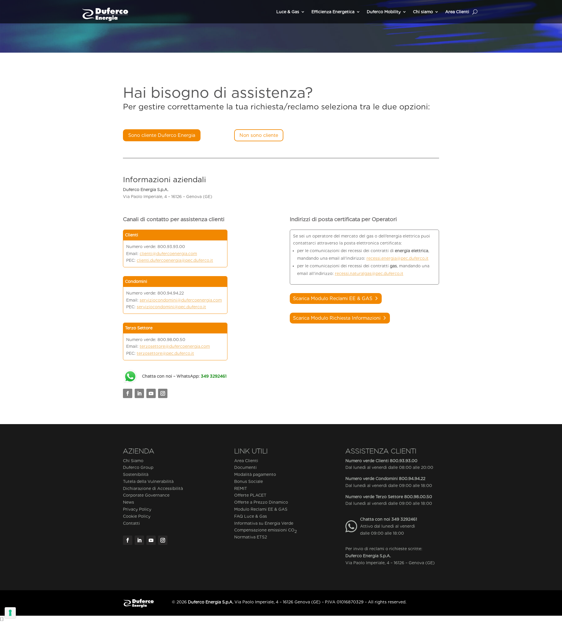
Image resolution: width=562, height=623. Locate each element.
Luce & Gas (287, 11)
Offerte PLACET (250, 495)
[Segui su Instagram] (162, 393)
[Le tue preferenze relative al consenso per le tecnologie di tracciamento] (10, 612)
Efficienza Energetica (332, 11)
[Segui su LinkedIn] (139, 393)
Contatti (131, 523)
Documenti (245, 467)
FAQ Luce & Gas (250, 516)
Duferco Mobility (384, 11)
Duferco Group (138, 467)
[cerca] (474, 12)
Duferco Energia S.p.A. (368, 555)
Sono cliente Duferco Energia (161, 135)
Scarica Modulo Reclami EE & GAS (332, 298)
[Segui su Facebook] (127, 393)
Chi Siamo (133, 460)
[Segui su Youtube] (151, 393)
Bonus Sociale (248, 481)
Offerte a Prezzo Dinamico (261, 502)
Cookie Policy (136, 516)
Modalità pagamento (255, 474)
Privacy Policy (137, 509)
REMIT (240, 488)
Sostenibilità (135, 474)
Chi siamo (423, 11)
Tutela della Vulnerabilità (148, 481)
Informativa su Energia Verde (263, 523)
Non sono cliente (258, 135)
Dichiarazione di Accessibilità (153, 488)
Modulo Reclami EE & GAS (260, 509)
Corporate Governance (146, 495)
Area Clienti (457, 11)
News (128, 502)
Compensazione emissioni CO (265, 530)
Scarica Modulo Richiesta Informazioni (337, 318)
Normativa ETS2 (250, 537)
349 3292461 (404, 519)
